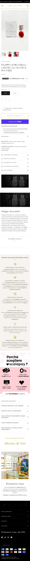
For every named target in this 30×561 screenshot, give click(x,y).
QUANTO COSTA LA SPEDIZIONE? (11, 411)
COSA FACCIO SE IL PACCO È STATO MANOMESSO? (11, 428)
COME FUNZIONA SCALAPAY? (10, 422)
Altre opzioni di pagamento (9, 126)
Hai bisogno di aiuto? (10, 162)
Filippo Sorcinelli (5, 61)
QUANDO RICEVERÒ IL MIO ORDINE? (12, 405)
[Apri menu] (3, 5)
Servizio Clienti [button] (6, 516)
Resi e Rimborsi (8, 170)
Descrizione (5, 136)
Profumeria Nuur (7, 557)
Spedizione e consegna (10, 154)
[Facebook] (2, 537)
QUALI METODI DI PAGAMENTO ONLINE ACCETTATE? (13, 416)
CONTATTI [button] (4, 521)
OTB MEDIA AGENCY (14, 558)
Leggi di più (4, 150)
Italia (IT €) (6, 545)
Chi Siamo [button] (4, 526)
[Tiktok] (5, 537)
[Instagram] (8, 537)
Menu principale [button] (6, 511)
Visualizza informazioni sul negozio (14, 132)
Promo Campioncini (9, 158)
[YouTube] (11, 537)
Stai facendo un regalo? (11, 166)
